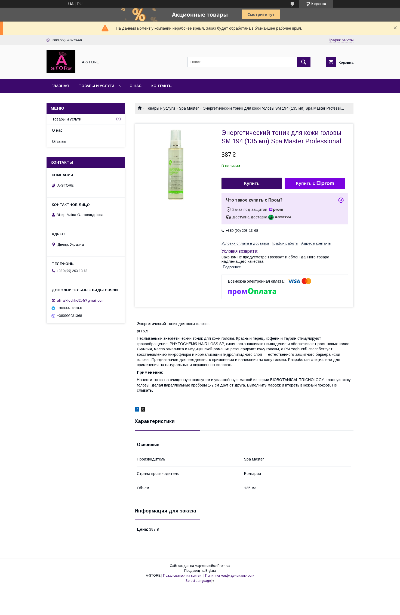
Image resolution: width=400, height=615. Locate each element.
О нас (135, 86)
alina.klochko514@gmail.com (80, 300)
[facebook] (137, 410)
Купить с (305, 183)
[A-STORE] (61, 72)
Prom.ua (223, 566)
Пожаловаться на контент (183, 575)
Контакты (162, 86)
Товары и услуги (96, 86)
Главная (60, 86)
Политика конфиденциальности (229, 575)
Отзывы (59, 141)
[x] (143, 410)
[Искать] (303, 62)
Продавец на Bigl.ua (200, 571)
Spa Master (189, 108)
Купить (252, 183)
